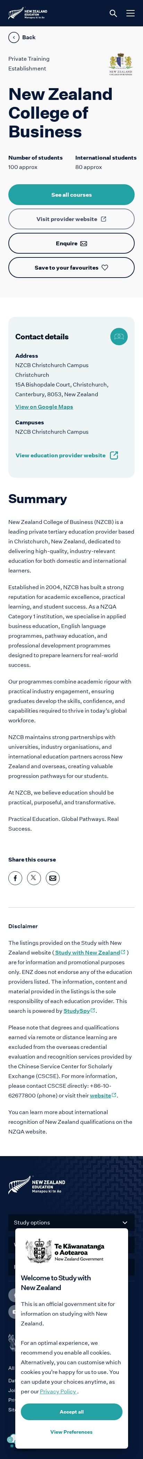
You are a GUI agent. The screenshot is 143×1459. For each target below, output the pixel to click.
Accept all (72, 1412)
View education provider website (61, 455)
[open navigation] (130, 13)
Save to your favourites (67, 267)
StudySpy (79, 1011)
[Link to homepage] (71, 1187)
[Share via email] (53, 878)
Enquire (66, 243)
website (103, 1095)
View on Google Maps (44, 407)
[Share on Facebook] (15, 878)
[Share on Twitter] (34, 878)
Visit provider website (66, 218)
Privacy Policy (58, 1391)
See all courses (71, 194)
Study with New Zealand (90, 952)
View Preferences (71, 1432)
